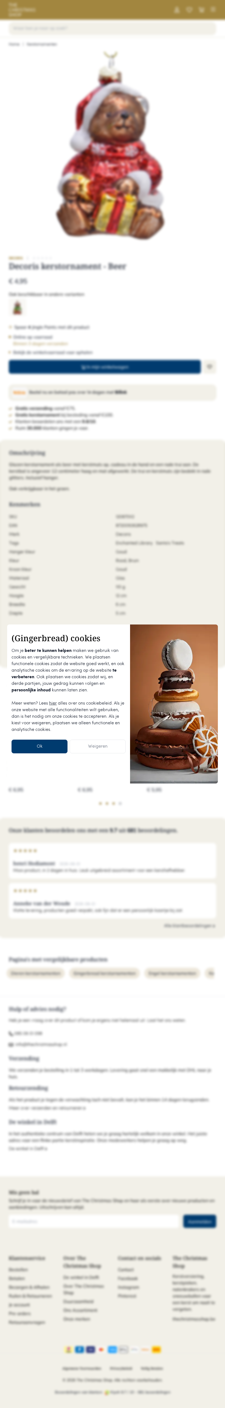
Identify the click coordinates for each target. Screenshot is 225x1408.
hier (53, 703)
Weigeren (98, 746)
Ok (40, 746)
